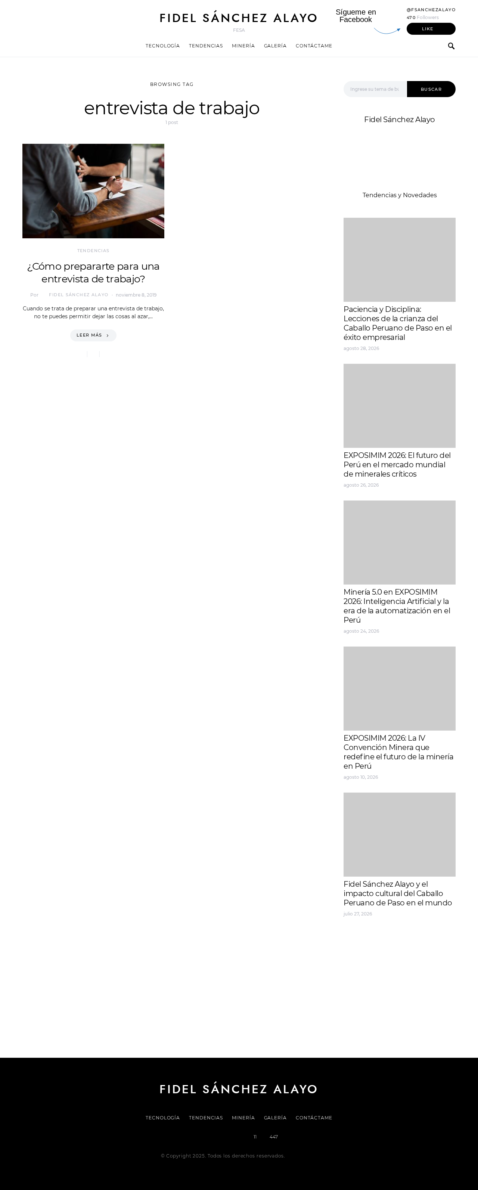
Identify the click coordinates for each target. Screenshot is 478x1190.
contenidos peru (368, 966)
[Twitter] (214, 1137)
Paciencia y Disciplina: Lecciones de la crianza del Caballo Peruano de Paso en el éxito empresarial (398, 323)
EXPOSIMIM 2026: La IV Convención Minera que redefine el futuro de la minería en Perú (398, 752)
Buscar (431, 89)
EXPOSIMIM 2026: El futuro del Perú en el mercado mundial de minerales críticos (397, 464)
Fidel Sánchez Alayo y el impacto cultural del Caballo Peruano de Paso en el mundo (398, 893)
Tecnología (163, 46)
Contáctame (314, 46)
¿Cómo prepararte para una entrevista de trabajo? (93, 272)
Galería (275, 46)
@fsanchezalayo (431, 9)
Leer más (89, 335)
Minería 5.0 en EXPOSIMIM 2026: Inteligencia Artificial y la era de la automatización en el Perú (397, 606)
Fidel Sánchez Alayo (239, 18)
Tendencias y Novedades (400, 195)
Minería (243, 46)
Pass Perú (418, 957)
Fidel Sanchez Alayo (373, 939)
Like (428, 28)
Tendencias (206, 46)
